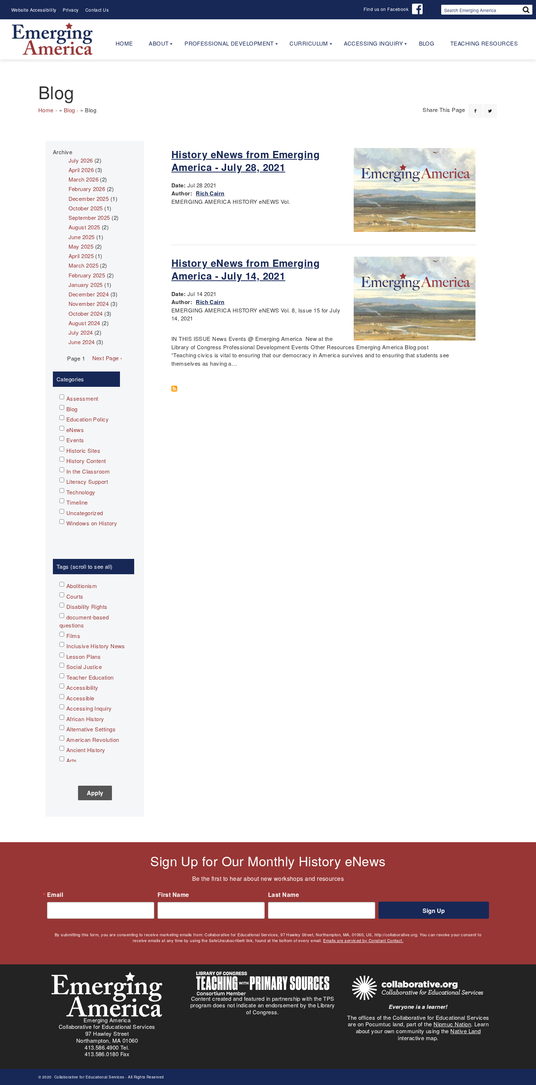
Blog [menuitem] (427, 43)
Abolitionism (81, 586)
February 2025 (87, 275)
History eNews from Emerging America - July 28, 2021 (245, 160)
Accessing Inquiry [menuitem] (369, 45)
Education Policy (87, 419)
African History (85, 719)
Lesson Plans (83, 656)
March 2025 (84, 265)
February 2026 (87, 188)
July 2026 (81, 160)
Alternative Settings (91, 729)
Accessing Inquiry (89, 708)
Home (46, 110)
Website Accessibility (33, 10)
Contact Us (97, 10)
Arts (71, 760)
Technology (81, 492)
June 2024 (82, 342)
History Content (86, 460)
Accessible (80, 698)
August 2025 (84, 227)
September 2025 (89, 217)
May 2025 (81, 246)
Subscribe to (176, 389)
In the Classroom (88, 471)
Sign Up (434, 910)
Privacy (70, 10)
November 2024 (89, 303)
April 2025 (81, 256)
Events (75, 440)
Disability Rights (87, 606)
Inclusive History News (95, 646)
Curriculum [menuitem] (304, 45)
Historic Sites (83, 450)
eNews (75, 429)
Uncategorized (84, 513)
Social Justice (84, 666)
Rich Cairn (210, 193)
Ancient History (85, 750)
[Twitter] (490, 106)
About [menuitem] (155, 45)
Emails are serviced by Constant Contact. (363, 940)
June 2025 (82, 237)
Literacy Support (87, 481)
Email (55, 895)
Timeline (77, 502)
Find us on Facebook (386, 9)
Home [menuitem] (124, 43)
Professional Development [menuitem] (225, 45)
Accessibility (82, 687)
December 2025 (89, 198)
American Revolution (92, 739)
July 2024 (81, 332)
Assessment (82, 398)
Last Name (283, 895)
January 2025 (86, 284)
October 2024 (86, 313)
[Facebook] (475, 106)
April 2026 (81, 170)
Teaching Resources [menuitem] (484, 43)
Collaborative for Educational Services (88, 1077)
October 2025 (86, 208)
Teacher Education (90, 677)
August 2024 (84, 323)
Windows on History (91, 523)
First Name (173, 895)
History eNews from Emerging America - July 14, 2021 (245, 269)
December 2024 (89, 294)
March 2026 (84, 179)
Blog (69, 110)
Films (73, 635)
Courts (74, 596)
